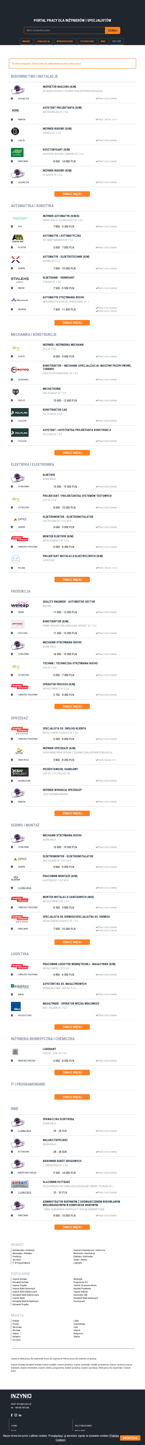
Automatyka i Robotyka (22, 1253)
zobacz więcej (72, 194)
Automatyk (78, 1279)
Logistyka (78, 1263)
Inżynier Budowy (20, 1279)
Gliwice (77, 1336)
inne (103, 41)
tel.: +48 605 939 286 (20, 1407)
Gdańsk (77, 1330)
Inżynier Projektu (20, 1285)
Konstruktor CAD (80, 1295)
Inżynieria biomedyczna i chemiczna (89, 1250)
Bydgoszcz (78, 1333)
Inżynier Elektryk (81, 1292)
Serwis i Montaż (80, 1259)
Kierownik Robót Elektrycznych (26, 1295)
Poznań (16, 1324)
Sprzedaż (17, 1259)
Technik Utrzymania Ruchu (85, 1285)
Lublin (76, 1321)
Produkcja (17, 1256)
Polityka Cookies (83, 1426)
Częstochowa (79, 1324)
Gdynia (16, 1333)
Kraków (16, 1321)
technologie (87, 41)
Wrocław (16, 1330)
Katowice (16, 1336)
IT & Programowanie (21, 1263)
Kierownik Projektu (21, 1304)
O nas (14, 1426)
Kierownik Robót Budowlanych (26, 1301)
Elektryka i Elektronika (83, 1256)
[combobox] (64, 30)
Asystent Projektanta (82, 1288)
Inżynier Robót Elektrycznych (25, 1292)
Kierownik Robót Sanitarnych (86, 1298)
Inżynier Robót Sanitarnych (24, 1288)
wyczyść (116, 41)
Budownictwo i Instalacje (23, 1250)
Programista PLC (81, 1282)
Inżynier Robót (19, 1298)
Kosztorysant (79, 1301)
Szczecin (17, 1340)
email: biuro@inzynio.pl (21, 1404)
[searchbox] (63, 30)
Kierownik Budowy (20, 1282)
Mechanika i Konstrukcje (84, 1253)
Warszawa (17, 1327)
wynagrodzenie (65, 41)
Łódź (76, 1327)
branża (26, 41)
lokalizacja (43, 41)
